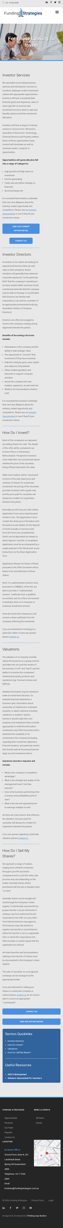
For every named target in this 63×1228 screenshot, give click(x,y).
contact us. (14, 637)
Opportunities (11, 1118)
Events (39, 1123)
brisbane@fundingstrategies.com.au (22, 1188)
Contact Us (10, 1137)
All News (40, 1118)
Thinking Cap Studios (37, 1216)
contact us (21, 995)
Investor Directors (16, 1041)
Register (8, 1132)
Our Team (9, 1128)
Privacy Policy (38, 1200)
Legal (50, 1200)
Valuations (12, 1049)
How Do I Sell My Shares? (19, 1052)
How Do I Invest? (15, 1045)
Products (9, 1123)
